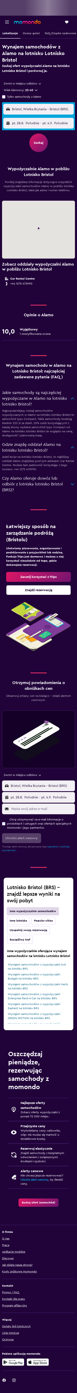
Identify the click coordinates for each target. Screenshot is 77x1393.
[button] (6, 22)
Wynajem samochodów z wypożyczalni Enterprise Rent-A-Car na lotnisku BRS (34, 996)
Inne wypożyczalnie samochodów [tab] (33, 911)
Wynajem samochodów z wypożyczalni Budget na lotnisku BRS (34, 976)
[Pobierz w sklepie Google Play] (13, 1362)
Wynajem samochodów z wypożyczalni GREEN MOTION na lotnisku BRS (34, 1016)
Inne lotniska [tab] (18, 920)
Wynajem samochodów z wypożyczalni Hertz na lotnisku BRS (38, 986)
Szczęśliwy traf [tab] (20, 939)
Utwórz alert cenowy (34, 1179)
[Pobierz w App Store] (38, 1362)
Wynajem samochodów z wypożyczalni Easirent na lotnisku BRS (34, 1006)
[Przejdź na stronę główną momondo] (27, 22)
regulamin (53, 846)
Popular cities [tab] (43, 920)
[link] (38, 577)
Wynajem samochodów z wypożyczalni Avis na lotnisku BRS (37, 966)
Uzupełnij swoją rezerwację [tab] (28, 930)
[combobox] (22, 84)
